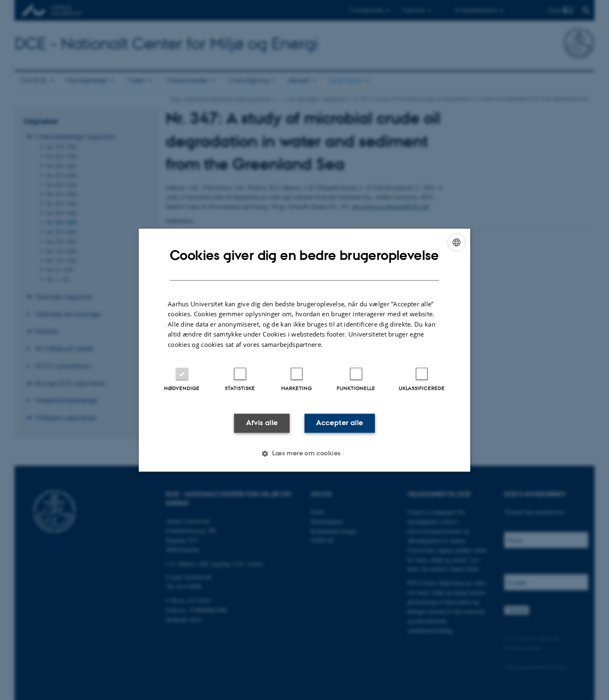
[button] (304, 453)
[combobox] (456, 242)
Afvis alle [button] (262, 423)
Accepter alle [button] (339, 423)
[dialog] (304, 350)
